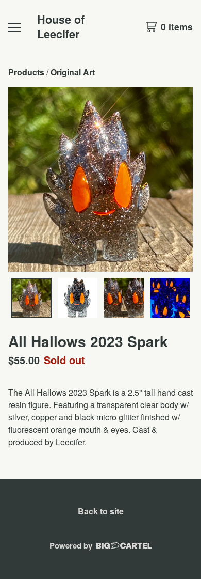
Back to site (101, 511)
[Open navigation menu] (14, 27)
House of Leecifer (61, 26)
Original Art (73, 72)
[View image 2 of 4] (78, 298)
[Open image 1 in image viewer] (100, 179)
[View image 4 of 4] (170, 298)
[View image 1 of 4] (31, 298)
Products (26, 72)
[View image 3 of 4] (124, 298)
